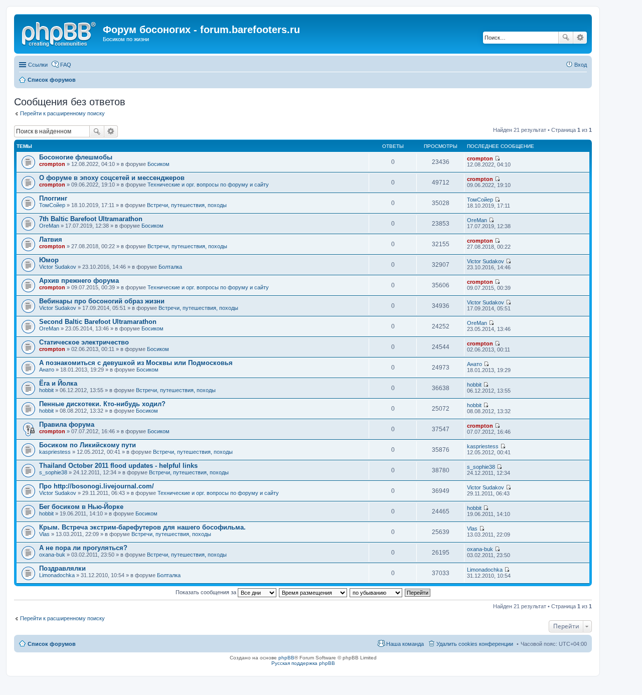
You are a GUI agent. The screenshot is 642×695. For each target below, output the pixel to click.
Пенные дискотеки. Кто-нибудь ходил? (102, 404)
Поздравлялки (62, 568)
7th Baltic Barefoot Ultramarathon (90, 219)
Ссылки (38, 65)
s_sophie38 (53, 472)
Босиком (158, 164)
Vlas (44, 534)
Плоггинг (53, 198)
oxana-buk (52, 555)
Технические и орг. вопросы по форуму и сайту (208, 185)
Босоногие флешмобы (75, 157)
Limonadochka (57, 575)
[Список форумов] (60, 33)
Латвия (50, 239)
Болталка (170, 267)
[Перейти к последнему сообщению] (497, 158)
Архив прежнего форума (79, 280)
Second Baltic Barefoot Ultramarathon (97, 321)
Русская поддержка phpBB (303, 663)
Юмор (49, 260)
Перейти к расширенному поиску (62, 113)
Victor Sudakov (57, 267)
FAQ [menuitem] (65, 65)
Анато (46, 370)
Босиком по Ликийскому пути (87, 445)
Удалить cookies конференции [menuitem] (474, 644)
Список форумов (52, 644)
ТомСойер (52, 205)
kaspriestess (55, 452)
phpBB (286, 657)
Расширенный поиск (580, 38)
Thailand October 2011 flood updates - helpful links (118, 465)
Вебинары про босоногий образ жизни (102, 301)
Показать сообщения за (207, 592)
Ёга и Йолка (58, 383)
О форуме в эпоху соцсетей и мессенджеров (112, 178)
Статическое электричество (84, 342)
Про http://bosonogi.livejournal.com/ (96, 486)
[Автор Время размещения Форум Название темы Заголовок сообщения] (313, 592)
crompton (52, 164)
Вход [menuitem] (580, 65)
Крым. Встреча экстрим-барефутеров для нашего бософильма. (142, 527)
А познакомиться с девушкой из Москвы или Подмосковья (136, 363)
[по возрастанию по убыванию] (376, 592)
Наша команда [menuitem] (405, 644)
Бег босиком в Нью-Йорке (81, 506)
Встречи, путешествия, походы (187, 205)
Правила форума (66, 424)
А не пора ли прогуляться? (83, 548)
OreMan (49, 226)
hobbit (46, 390)
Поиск (565, 38)
